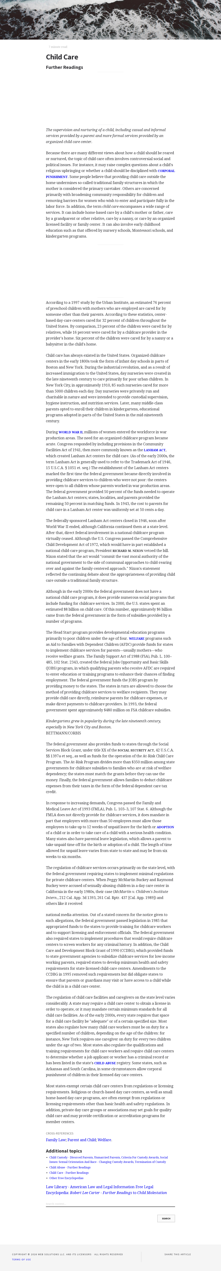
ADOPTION (165, 827)
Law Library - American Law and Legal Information (90, 1187)
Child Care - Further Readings (69, 1172)
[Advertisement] (110, 98)
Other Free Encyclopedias (66, 1178)
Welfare (104, 1140)
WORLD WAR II (71, 432)
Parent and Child (82, 1140)
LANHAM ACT (155, 450)
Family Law (56, 1140)
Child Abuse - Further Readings (69, 1167)
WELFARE (137, 638)
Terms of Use (21, 1259)
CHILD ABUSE (105, 1063)
